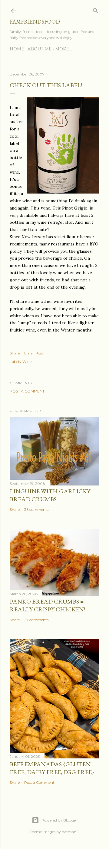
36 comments (36, 509)
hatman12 (71, 831)
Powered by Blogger (59, 820)
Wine (26, 361)
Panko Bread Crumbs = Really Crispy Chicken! (47, 605)
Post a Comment (27, 391)
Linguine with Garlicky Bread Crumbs (50, 495)
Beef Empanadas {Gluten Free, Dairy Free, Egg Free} (52, 768)
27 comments (36, 619)
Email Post (33, 353)
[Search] (95, 9)
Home (17, 49)
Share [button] (15, 353)
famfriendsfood (35, 21)
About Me (40, 49)
